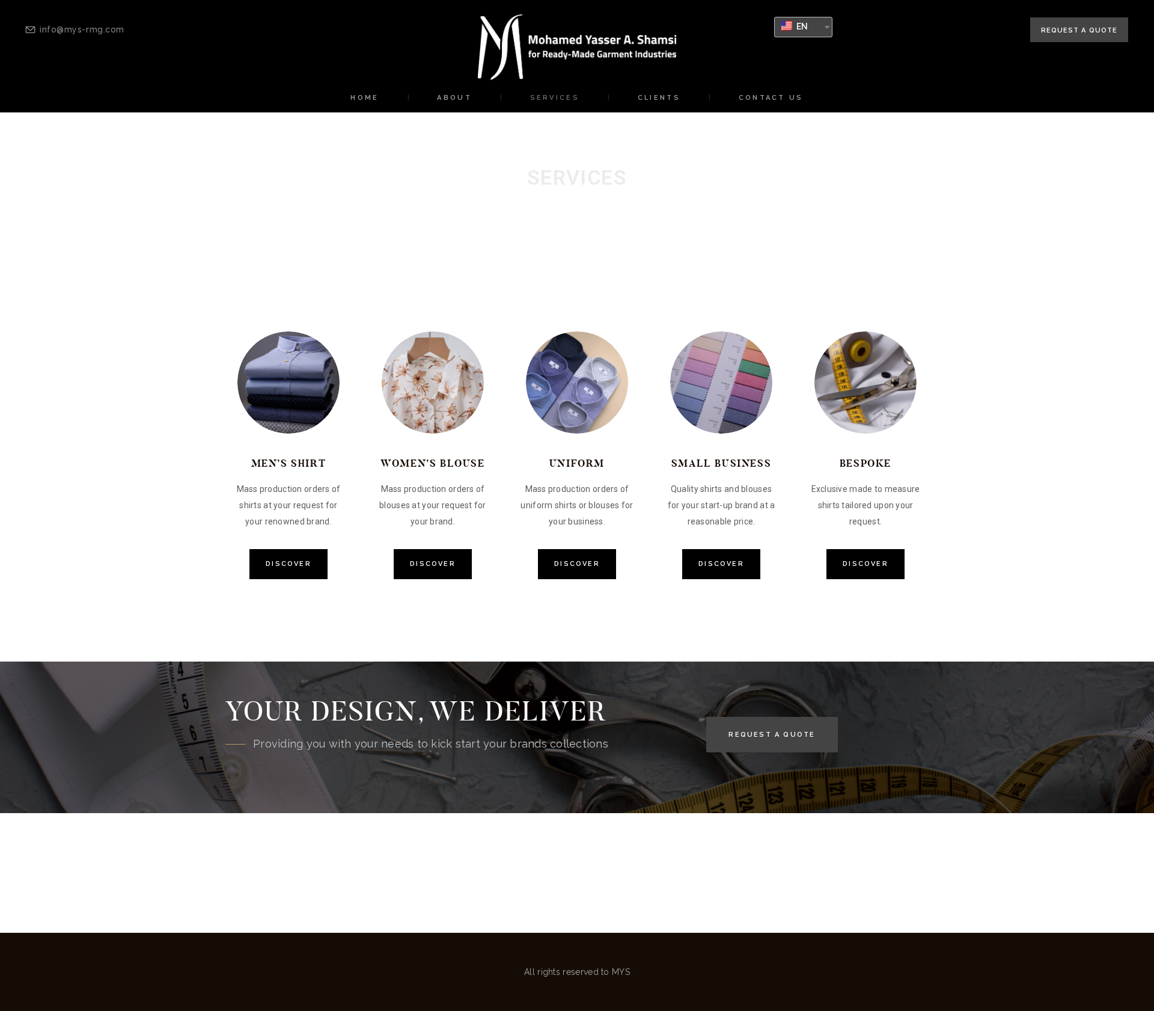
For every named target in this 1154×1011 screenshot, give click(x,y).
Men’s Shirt (288, 463)
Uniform (577, 463)
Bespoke (865, 463)
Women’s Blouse (432, 463)
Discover (288, 564)
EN (801, 26)
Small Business (721, 463)
